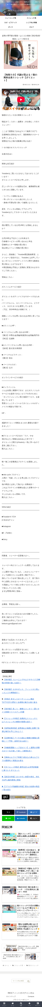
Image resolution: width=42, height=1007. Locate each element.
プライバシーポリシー (21, 1000)
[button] (34, 818)
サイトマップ (11, 996)
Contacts (31, 996)
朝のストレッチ (9, 671)
